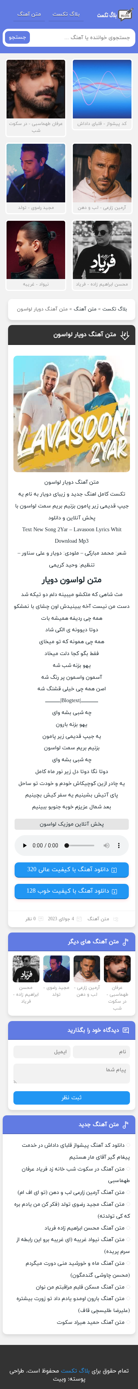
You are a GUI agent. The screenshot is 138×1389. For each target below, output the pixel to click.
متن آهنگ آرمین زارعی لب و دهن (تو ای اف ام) (71, 1192)
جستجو (17, 37)
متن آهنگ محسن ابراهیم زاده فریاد (84, 1228)
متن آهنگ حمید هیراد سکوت (91, 1322)
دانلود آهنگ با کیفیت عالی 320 (68, 869)
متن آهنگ (29, 14)
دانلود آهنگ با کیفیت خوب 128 (67, 891)
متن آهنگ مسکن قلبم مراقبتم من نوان (80, 1287)
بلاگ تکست (66, 14)
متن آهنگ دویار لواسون (84, 334)
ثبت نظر (72, 1098)
